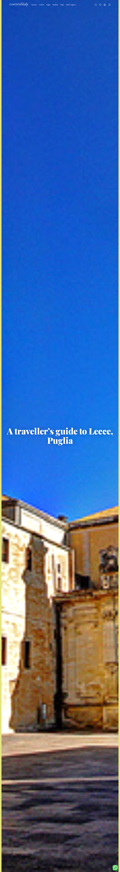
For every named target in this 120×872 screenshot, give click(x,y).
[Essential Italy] (19, 4)
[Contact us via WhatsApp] (115, 868)
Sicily (62, 4)
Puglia (48, 4)
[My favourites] (100, 4)
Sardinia (55, 4)
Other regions (71, 4)
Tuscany (34, 4)
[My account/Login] (105, 4)
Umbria (41, 4)
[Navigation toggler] (109, 5)
